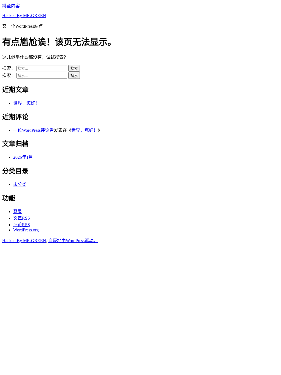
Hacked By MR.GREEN (24, 15)
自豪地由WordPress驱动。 (73, 240)
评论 (21, 224)
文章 (21, 218)
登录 (17, 211)
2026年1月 (23, 157)
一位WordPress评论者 (33, 130)
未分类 (19, 184)
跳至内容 (11, 6)
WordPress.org (26, 230)
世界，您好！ (26, 103)
